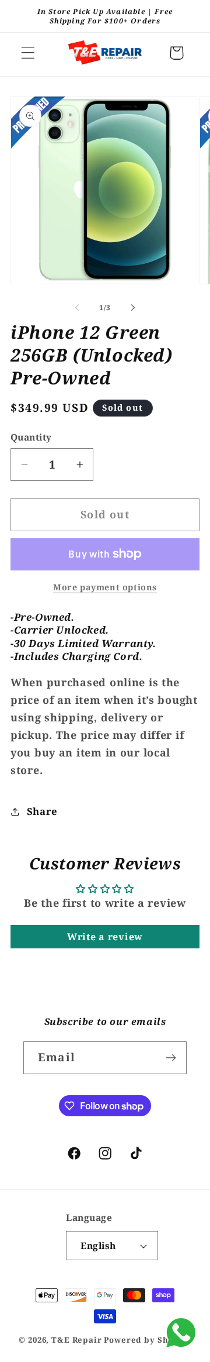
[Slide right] (133, 308)
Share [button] (42, 811)
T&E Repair (76, 1340)
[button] (28, 52)
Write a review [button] (105, 936)
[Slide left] (77, 308)
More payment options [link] (105, 587)
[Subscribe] (170, 1057)
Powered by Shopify (147, 1340)
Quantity (31, 437)
